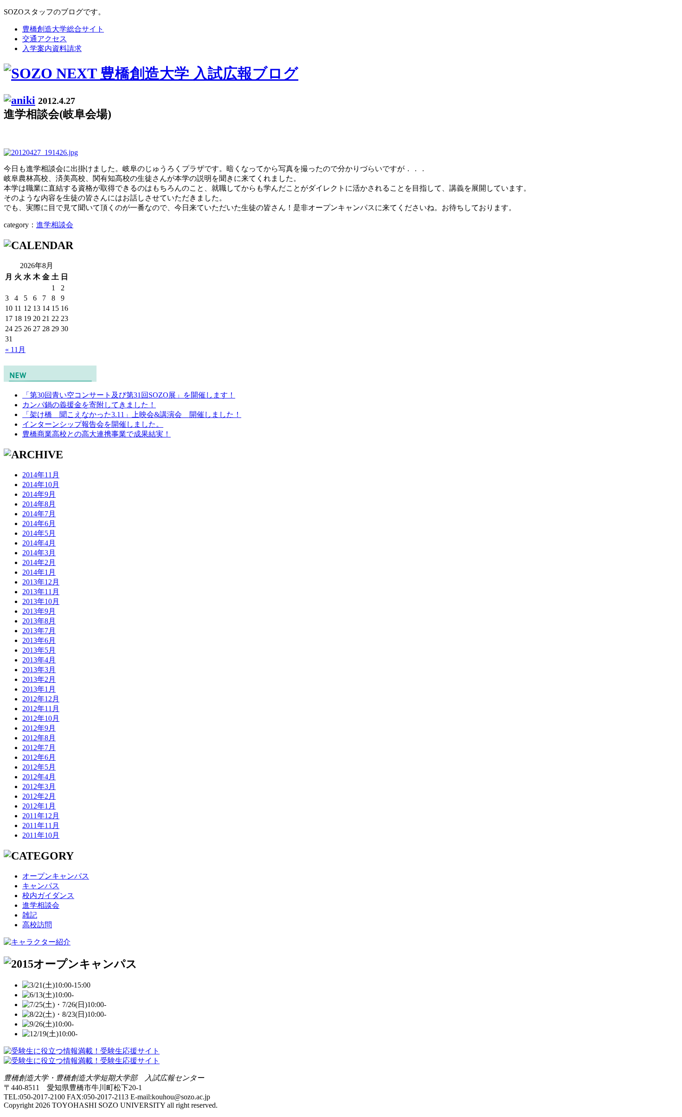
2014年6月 (39, 523)
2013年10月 (40, 601)
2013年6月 (39, 640)
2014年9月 (39, 494)
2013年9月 (39, 611)
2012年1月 (39, 806)
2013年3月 (39, 670)
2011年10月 (40, 835)
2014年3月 (39, 553)
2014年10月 (40, 484)
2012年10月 (40, 718)
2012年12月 (40, 699)
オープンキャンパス (55, 876)
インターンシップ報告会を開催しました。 (92, 424)
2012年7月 (39, 747)
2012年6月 (39, 757)
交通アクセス (44, 39)
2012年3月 (39, 786)
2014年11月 (40, 475)
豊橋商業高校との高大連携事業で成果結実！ (96, 434)
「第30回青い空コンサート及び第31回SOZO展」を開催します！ (128, 395)
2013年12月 (40, 582)
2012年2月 (39, 796)
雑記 (29, 915)
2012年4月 (39, 777)
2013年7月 (39, 631)
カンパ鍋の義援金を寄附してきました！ (89, 405)
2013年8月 (39, 621)
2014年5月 (39, 533)
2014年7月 (39, 514)
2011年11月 (40, 825)
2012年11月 (40, 709)
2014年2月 (39, 562)
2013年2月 (39, 679)
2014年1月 (39, 572)
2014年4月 (39, 543)
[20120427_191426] (41, 152)
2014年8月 (39, 504)
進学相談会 (54, 225)
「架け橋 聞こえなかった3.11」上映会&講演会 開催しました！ (131, 414)
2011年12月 (40, 816)
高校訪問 (37, 925)
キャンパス (40, 886)
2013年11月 (40, 592)
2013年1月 (39, 689)
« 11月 (15, 349)
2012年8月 (39, 738)
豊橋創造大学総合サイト (63, 29)
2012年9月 (39, 728)
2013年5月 (39, 650)
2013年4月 (39, 660)
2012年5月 (39, 767)
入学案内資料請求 (52, 48)
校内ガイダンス (48, 895)
